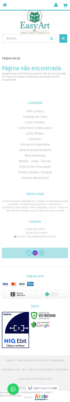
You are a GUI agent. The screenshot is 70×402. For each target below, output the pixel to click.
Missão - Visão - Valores (35, 161)
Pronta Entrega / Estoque (35, 172)
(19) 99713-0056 (37, 232)
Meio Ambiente (35, 156)
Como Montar (35, 133)
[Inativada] (15, 330)
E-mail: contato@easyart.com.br (36, 236)
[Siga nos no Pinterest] (41, 252)
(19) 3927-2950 (36, 229)
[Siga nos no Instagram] (35, 252)
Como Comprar (35, 122)
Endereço (35, 139)
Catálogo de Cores (35, 117)
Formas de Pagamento (35, 145)
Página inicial (11, 58)
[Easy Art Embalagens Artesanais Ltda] (35, 21)
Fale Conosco (35, 111)
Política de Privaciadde (35, 167)
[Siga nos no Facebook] (29, 252)
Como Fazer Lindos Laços (35, 128)
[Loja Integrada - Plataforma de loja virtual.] (35, 393)
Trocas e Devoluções (35, 178)
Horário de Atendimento (35, 150)
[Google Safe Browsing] (40, 324)
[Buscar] (51, 38)
